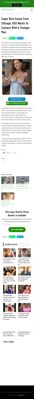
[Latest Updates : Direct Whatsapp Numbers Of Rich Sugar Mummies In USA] (24, 289)
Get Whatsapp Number (18, 103)
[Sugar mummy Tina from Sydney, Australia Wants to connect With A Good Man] (24, 252)
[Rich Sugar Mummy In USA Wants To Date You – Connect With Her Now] (9, 325)
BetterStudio (21, 395)
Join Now (17, 5)
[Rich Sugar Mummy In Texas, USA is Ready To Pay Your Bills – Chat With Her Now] (9, 271)
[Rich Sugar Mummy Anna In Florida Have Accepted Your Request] (24, 325)
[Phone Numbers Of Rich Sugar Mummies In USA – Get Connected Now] (24, 307)
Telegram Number (16, 99)
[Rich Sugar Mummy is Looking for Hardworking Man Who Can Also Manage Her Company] (9, 307)
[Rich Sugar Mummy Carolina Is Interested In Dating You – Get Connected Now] (9, 289)
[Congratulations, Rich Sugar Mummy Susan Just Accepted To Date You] (22, 180)
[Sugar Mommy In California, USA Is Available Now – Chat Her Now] (24, 271)
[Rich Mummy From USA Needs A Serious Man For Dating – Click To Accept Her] (7, 180)
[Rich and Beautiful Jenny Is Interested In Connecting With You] (9, 252)
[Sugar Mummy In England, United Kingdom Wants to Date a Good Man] (7, 196)
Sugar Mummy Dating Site (7, 9)
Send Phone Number (17, 230)
